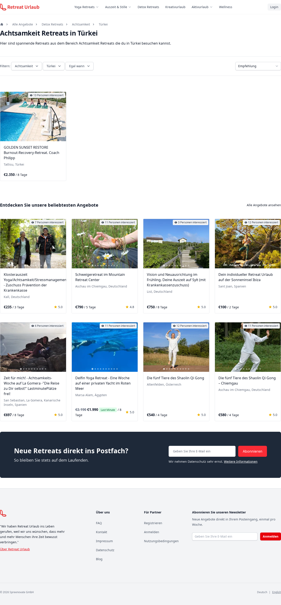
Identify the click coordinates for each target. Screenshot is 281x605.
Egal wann (77, 66)
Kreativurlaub (175, 7)
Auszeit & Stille (116, 7)
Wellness (225, 7)
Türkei (103, 24)
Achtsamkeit (81, 24)
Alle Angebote (22, 24)
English (276, 592)
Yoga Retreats (84, 7)
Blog (99, 559)
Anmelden (151, 532)
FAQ (99, 523)
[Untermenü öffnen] (98, 7)
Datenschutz (105, 550)
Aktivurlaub (200, 7)
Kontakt (101, 532)
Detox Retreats (148, 7)
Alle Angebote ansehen (264, 205)
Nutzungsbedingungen (161, 541)
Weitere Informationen (241, 461)
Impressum (104, 541)
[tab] (21, 138)
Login (274, 7)
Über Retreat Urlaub (15, 549)
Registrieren (153, 523)
